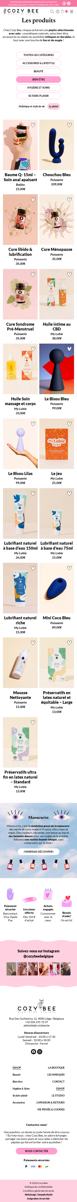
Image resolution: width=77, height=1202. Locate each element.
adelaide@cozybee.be (36, 1025)
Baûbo (20, 184)
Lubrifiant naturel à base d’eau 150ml (20, 545)
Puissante (56, 180)
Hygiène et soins (38, 87)
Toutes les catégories (38, 55)
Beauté (38, 71)
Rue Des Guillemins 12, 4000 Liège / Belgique (36, 1018)
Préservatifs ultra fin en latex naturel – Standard (20, 777)
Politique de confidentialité (38, 1186)
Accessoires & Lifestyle (39, 63)
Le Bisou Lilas (20, 473)
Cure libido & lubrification (20, 251)
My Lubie (57, 334)
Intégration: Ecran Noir (38, 1198)
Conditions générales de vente (38, 1190)
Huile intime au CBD (57, 326)
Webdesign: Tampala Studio (39, 1194)
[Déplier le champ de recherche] (52, 11)
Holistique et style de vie (32, 106)
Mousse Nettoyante (20, 695)
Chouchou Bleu (57, 174)
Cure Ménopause (56, 249)
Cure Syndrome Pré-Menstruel (20, 326)
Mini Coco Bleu (56, 617)
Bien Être (38, 79)
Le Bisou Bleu (57, 398)
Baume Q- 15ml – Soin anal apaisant (20, 177)
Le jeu (56, 473)
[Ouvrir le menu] (71, 11)
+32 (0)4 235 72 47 (36, 1022)
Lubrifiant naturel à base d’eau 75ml (56, 545)
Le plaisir (53, 106)
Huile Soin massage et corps (20, 401)
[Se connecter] (57, 11)
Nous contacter (36, 1151)
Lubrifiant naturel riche (20, 620)
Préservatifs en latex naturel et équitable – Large (56, 697)
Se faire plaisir (38, 95)
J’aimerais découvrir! (38, 851)
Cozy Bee (43, 1182)
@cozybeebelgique (38, 956)
